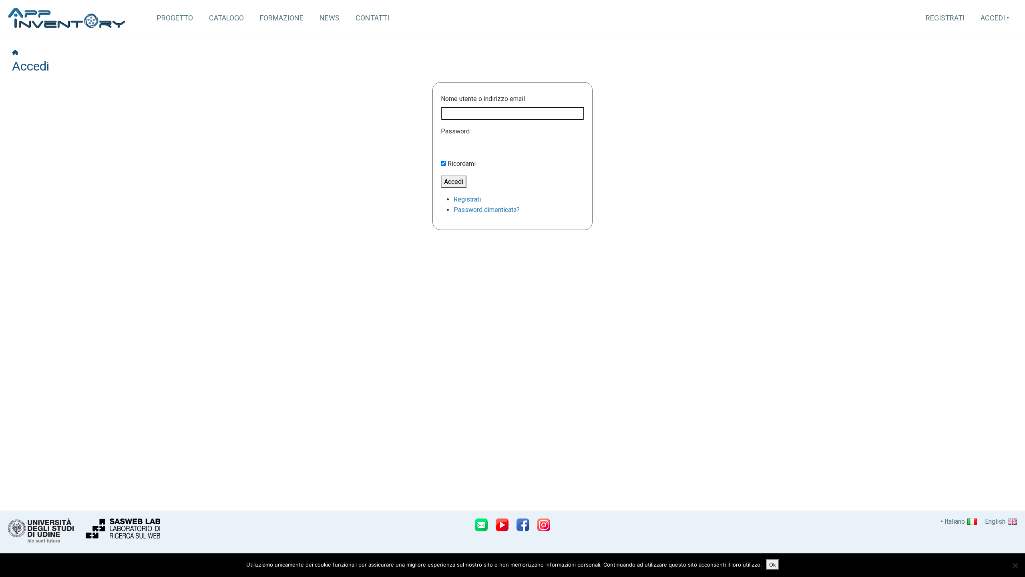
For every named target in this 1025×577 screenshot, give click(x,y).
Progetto (175, 18)
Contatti (372, 18)
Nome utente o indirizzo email (483, 99)
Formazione (281, 18)
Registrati (945, 18)
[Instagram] (543, 524)
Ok (772, 564)
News (330, 18)
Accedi (993, 18)
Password (455, 131)
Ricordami (462, 163)
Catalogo (226, 18)
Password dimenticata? (487, 210)
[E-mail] (481, 524)
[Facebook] (523, 524)
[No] (1015, 565)
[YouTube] (502, 524)
